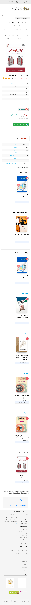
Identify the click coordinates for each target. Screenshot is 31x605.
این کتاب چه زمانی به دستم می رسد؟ (17, 505)
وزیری (15, 158)
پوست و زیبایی (25, 293)
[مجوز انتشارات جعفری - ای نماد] (22, 583)
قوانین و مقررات (23, 533)
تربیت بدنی (26, 26)
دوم (16, 161)
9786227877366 (13, 155)
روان (5, 29)
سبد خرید (11, 1)
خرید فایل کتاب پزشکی (22, 531)
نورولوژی (26, 373)
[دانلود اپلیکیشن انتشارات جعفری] (14, 593)
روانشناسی (26, 32)
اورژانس (19, 167)
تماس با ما (24, 529)
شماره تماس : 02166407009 (21, 3)
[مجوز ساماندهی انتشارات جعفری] (10, 583)
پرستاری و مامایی (20, 22)
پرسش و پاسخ (14, 138)
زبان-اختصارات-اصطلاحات (17, 26)
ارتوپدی (26, 333)
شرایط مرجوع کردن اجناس (21, 537)
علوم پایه (26, 22)
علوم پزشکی (15, 32)
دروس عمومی (16, 29)
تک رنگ (15, 147)
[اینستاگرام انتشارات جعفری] (23, 592)
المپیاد (9, 22)
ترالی (22, 167)
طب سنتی (21, 32)
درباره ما (25, 539)
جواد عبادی (14, 163)
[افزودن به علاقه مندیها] (4, 81)
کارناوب (27, 603)
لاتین (10, 32)
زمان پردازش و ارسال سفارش (21, 535)
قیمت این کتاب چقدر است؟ (19, 500)
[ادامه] (17, 523)
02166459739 (24, 568)
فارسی (15, 150)
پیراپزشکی (13, 22)
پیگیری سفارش (17, 1)
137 (16, 144)
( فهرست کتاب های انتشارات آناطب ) (15, 84)
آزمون (10, 26)
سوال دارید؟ (25, 1)
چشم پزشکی (25, 413)
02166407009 (22, 559)
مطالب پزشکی (24, 541)
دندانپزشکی (9, 29)
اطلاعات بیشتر (24, 138)
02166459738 (24, 565)
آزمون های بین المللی (24, 29)
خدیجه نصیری (8, 163)
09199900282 (24, 571)
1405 (16, 152)
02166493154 (24, 562)
